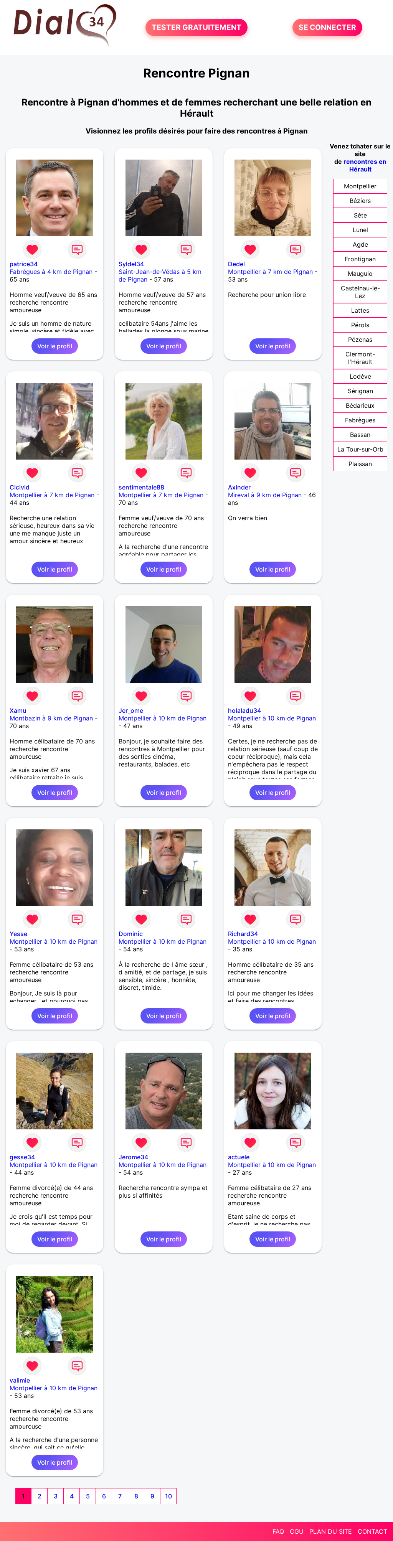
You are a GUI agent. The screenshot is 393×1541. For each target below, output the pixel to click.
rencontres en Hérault (364, 165)
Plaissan (360, 464)
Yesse (18, 934)
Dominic (131, 934)
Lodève (360, 376)
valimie (20, 1380)
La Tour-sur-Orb (360, 449)
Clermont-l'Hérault (360, 358)
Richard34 (243, 934)
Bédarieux (360, 405)
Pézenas (360, 339)
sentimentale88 (141, 487)
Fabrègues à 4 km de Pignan (51, 271)
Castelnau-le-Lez (360, 292)
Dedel (236, 264)
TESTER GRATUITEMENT (196, 27)
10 (168, 1496)
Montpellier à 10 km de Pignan (162, 718)
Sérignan (360, 391)
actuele (238, 1157)
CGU (297, 1531)
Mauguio (360, 273)
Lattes (360, 310)
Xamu (18, 710)
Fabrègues (360, 420)
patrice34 (24, 264)
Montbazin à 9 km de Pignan (51, 718)
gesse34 (22, 1157)
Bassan (360, 434)
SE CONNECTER (327, 27)
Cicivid (20, 487)
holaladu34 (244, 710)
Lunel (360, 230)
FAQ (278, 1531)
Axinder (239, 487)
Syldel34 (131, 264)
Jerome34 (133, 1157)
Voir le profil (54, 346)
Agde (360, 244)
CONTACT (372, 1531)
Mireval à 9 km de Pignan (265, 495)
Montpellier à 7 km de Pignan (270, 271)
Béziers (360, 200)
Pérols (360, 325)
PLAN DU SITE (330, 1531)
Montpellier (360, 186)
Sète (360, 215)
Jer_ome (131, 710)
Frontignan (360, 259)
